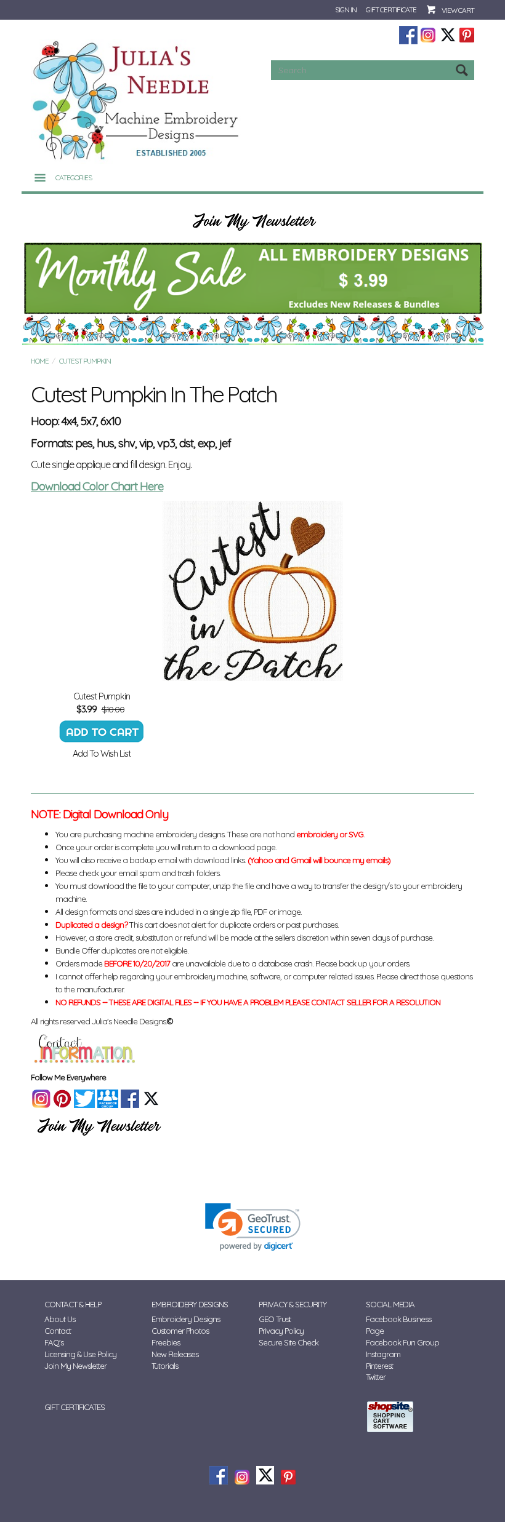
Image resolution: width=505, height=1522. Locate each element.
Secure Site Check (288, 1342)
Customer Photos (180, 1331)
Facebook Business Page (398, 1325)
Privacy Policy (281, 1331)
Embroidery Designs (186, 1319)
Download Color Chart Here (97, 486)
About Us (59, 1319)
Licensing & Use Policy (80, 1354)
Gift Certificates (74, 1407)
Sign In (346, 9)
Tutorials (165, 1366)
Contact (57, 1331)
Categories (73, 177)
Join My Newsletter (75, 1366)
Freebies (166, 1342)
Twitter (376, 1377)
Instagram (383, 1354)
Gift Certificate (391, 9)
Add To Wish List (102, 753)
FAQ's (53, 1342)
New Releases (175, 1354)
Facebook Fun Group (402, 1342)
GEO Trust (275, 1319)
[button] (252, 1227)
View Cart (458, 10)
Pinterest (379, 1366)
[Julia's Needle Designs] (137, 100)
